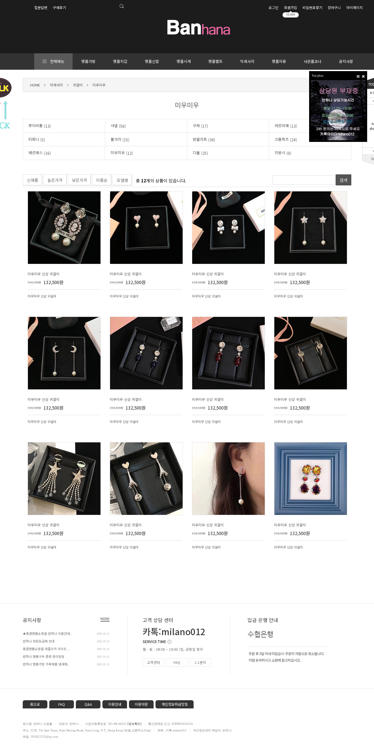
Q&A (88, 704)
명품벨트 (215, 61)
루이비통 (39, 126)
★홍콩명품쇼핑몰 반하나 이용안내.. (47, 633)
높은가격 (55, 180)
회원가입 (290, 7)
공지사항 (346, 61)
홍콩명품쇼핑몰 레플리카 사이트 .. (46, 648)
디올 (200, 153)
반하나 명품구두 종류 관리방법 (43, 656)
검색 (343, 180)
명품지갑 (120, 61)
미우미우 (99, 84)
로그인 (273, 7)
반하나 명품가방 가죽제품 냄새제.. (46, 664)
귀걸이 (78, 84)
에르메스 (39, 153)
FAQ (177, 662)
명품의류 (279, 61)
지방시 (283, 153)
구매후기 (59, 7)
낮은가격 (79, 180)
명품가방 (88, 61)
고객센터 (153, 662)
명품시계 (184, 61)
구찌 (200, 126)
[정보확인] (134, 723)
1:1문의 (200, 662)
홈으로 (35, 704)
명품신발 (152, 61)
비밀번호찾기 (312, 7)
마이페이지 (354, 7)
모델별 (122, 180)
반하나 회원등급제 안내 (38, 641)
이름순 (102, 180)
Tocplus (318, 76)
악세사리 (247, 61)
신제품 (32, 180)
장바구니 (334, 7)
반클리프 (204, 139)
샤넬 (118, 126)
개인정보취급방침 (175, 704)
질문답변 (40, 7)
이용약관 (141, 704)
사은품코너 (312, 61)
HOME (35, 84)
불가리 (120, 139)
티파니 (36, 139)
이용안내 (114, 704)
